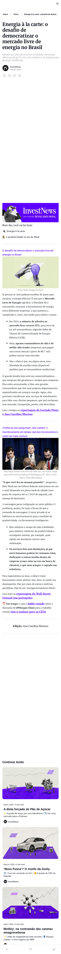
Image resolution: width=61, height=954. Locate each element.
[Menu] (57, 3)
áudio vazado (36, 603)
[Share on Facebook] (4, 76)
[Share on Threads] (14, 76)
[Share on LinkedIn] (19, 76)
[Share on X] (9, 76)
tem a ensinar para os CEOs (28, 611)
